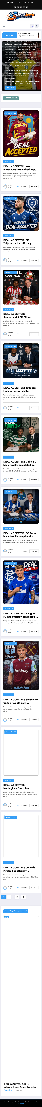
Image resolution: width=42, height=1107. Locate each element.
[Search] (32, 25)
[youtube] (27, 7)
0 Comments (23, 186)
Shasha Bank (10, 186)
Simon (16, 957)
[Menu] (4, 25)
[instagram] (24, 7)
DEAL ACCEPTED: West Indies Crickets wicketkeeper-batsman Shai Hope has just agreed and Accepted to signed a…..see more (20, 168)
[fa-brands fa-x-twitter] (18, 7)
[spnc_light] (37, 26)
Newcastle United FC (30, 78)
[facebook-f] (15, 7)
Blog (16, 78)
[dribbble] (21, 7)
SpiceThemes (21, 970)
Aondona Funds (10, 334)
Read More (19, 88)
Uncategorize (9, 161)
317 (17, 897)
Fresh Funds (19, 44)
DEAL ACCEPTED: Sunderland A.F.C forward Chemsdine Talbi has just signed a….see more (20, 953)
